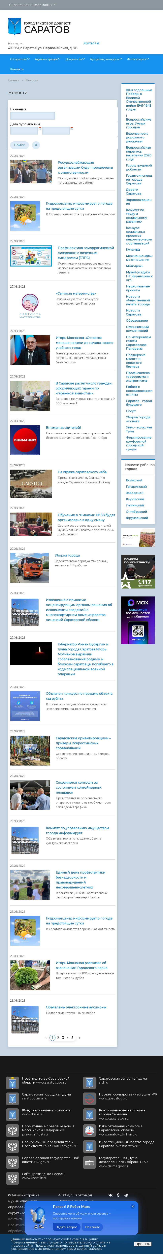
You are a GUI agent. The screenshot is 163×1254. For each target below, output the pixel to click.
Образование (137, 320)
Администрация (46, 59)
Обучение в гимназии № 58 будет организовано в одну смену (86, 517)
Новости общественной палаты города (138, 300)
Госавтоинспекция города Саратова (139, 179)
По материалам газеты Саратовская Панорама (138, 343)
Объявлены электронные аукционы (76, 1007)
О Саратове (18, 59)
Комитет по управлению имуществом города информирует (77, 830)
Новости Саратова (133, 312)
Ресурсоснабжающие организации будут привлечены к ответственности (85, 167)
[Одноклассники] (119, 1195)
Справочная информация (31, 5)
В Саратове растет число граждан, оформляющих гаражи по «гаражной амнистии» (84, 388)
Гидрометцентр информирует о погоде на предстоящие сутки (79, 206)
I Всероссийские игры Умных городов (138, 121)
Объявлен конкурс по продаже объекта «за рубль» (79, 696)
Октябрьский (136, 512)
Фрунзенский (137, 518)
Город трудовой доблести (139, 167)
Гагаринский (136, 486)
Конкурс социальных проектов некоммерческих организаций (139, 235)
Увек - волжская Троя (139, 429)
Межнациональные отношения (139, 258)
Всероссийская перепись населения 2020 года (138, 153)
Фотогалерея (136, 59)
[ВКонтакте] (111, 1195)
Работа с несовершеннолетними (139, 390)
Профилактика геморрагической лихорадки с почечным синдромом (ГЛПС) (86, 253)
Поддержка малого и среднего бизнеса (135, 361)
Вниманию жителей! (63, 428)
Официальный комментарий (137, 329)
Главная (13, 80)
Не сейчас (92, 1227)
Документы (74, 59)
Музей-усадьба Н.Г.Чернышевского (139, 276)
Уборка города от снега (138, 419)
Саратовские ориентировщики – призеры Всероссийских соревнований (83, 743)
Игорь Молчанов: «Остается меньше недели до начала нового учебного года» (84, 343)
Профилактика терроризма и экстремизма (138, 376)
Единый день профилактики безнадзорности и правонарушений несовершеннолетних (80, 880)
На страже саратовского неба (82, 472)
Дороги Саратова (133, 192)
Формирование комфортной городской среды (138, 443)
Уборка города (67, 555)
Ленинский (135, 505)
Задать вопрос (66, 1227)
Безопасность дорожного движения (137, 137)
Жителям (91, 43)
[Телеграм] (127, 1195)
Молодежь (134, 266)
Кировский (135, 499)
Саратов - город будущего (139, 403)
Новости (32, 80)
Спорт (131, 411)
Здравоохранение (138, 202)
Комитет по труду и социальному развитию (136, 216)
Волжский (134, 480)
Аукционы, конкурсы (104, 59)
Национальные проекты (138, 288)
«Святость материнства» (76, 293)
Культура (133, 249)
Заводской (134, 493)
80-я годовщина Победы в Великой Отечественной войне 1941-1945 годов (139, 99)
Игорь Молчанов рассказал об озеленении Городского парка (81, 965)
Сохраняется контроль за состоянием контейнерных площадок (78, 787)
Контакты (17, 69)
